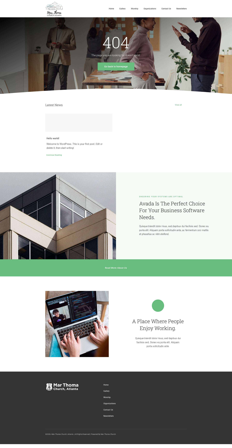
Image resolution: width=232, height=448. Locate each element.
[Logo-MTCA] (54, 2)
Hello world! (53, 138)
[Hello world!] (78, 123)
